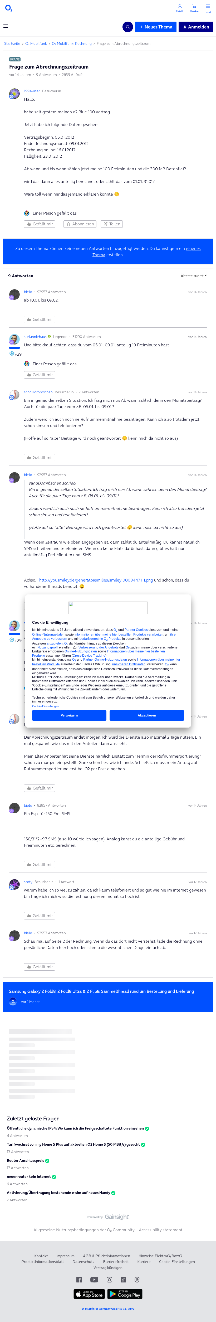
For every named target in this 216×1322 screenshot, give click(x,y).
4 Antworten (17, 1135)
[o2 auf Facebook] (79, 1279)
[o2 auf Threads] (137, 1279)
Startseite (12, 43)
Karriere (144, 1261)
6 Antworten (17, 1184)
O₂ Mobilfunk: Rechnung (72, 43)
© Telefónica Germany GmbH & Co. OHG (108, 1309)
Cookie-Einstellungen (177, 1261)
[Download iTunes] (89, 1298)
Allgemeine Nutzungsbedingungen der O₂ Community (84, 1230)
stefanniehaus (35, 336)
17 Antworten (18, 1167)
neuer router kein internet (29, 1176)
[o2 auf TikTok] (123, 1279)
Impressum (65, 1255)
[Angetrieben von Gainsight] (108, 1218)
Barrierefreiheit (116, 1261)
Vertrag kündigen (108, 1267)
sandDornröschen (38, 392)
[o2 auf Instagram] (109, 1279)
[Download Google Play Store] (125, 1298)
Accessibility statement (161, 1230)
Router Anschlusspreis (25, 1160)
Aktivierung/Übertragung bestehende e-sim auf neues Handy (58, 1192)
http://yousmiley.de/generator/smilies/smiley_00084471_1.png (96, 580)
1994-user (32, 91)
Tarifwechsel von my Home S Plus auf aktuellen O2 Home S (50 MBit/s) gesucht (73, 1144)
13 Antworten (18, 1151)
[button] (6, 28)
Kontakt (41, 1255)
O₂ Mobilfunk (36, 43)
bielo (28, 291)
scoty (28, 881)
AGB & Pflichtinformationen (106, 1255)
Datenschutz (83, 1261)
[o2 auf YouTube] (94, 1279)
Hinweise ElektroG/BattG (160, 1255)
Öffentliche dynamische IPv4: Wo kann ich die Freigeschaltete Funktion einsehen (75, 1128)
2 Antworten (17, 1200)
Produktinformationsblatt (42, 1261)
